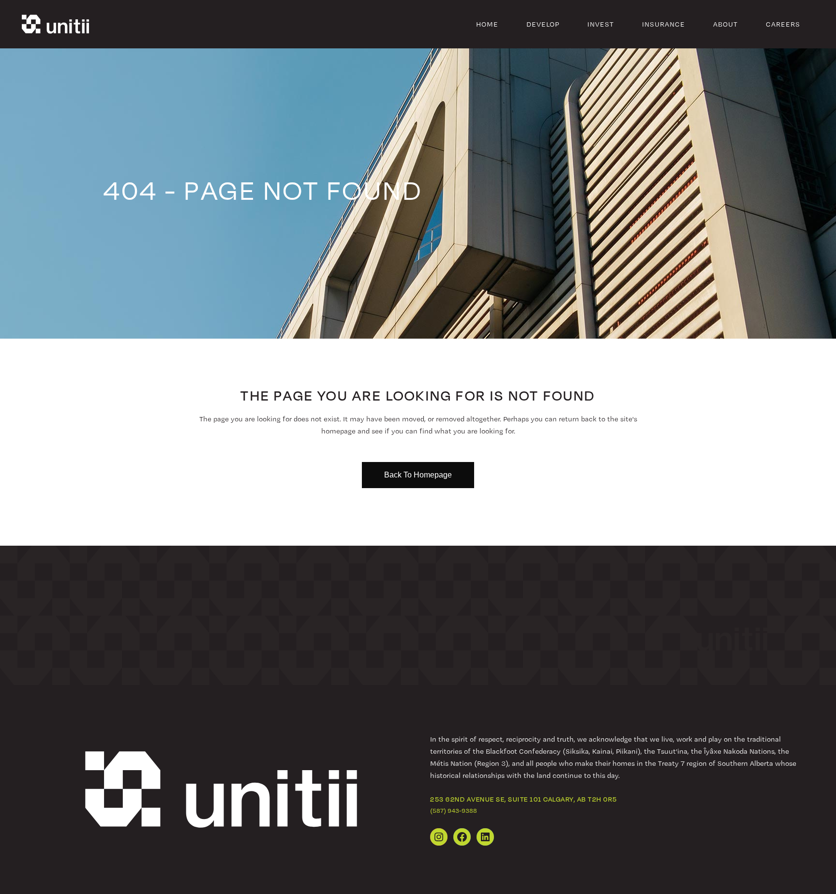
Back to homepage (418, 475)
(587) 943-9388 (453, 810)
